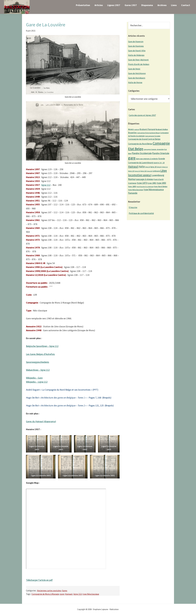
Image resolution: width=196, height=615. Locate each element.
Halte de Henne (135, 82)
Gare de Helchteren (137, 73)
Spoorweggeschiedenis (37, 362)
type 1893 (161, 183)
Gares (64, 590)
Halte (142, 166)
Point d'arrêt (158, 179)
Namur (132, 179)
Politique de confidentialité (141, 213)
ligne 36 (153, 167)
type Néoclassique (91, 594)
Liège (163, 170)
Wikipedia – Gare (34, 377)
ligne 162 (143, 171)
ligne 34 (147, 167)
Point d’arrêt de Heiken (138, 64)
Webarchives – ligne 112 (38, 369)
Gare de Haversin (135, 41)
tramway (132, 183)
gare (62, 594)
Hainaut (68, 594)
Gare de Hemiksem (136, 78)
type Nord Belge (160, 186)
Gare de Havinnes (136, 46)
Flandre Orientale (160, 153)
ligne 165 (149, 171)
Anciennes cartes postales (49, 590)
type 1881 (151, 183)
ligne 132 (137, 171)
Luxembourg (158, 175)
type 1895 (132, 186)
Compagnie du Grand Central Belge (144, 139)
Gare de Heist (134, 68)
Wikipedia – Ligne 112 (36, 381)
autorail (136, 129)
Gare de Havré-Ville (136, 50)
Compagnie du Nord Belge (140, 143)
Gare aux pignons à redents (147, 158)
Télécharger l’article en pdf (39, 580)
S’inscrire (133, 207)
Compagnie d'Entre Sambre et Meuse (148, 133)
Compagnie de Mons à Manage (45, 594)
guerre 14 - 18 (159, 162)
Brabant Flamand (147, 129)
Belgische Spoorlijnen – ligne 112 (42, 346)
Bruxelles (132, 132)
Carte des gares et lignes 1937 (142, 115)
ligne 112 (45, 184)
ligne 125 (131, 171)
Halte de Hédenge (136, 55)
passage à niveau (144, 179)
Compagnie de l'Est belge (152, 136)
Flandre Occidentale (142, 153)
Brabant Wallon (162, 129)
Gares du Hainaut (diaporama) (41, 421)
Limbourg (156, 171)
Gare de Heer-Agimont (138, 59)
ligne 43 (159, 167)
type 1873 (142, 182)
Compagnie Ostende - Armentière (153, 149)
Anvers (131, 129)
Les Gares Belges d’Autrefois (40, 354)
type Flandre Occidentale (144, 187)
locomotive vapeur (139, 175)
